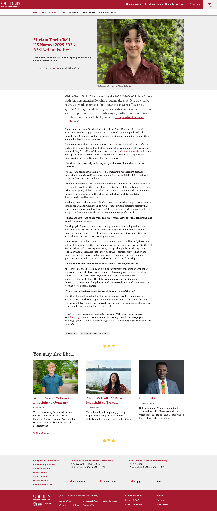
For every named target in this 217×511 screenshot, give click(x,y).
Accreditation (110, 501)
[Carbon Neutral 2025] (42, 504)
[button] (193, 4)
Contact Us (88, 505)
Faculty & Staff (132, 500)
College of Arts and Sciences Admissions (91, 460)
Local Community (133, 504)
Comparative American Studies (95, 333)
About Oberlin (40, 476)
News (53, 12)
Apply (171, 4)
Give (181, 4)
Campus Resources (42, 484)
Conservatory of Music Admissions (147, 460)
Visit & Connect (155, 4)
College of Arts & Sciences (46, 460)
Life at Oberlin (40, 472)
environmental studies (129, 151)
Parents (160, 500)
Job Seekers (162, 504)
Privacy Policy (65, 501)
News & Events (40, 12)
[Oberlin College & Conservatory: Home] (10, 4)
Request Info (135, 4)
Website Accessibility (69, 505)
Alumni (160, 495)
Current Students (133, 495)
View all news (42, 433)
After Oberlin (71, 333)
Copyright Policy (91, 501)
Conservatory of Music (44, 464)
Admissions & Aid (41, 468)
